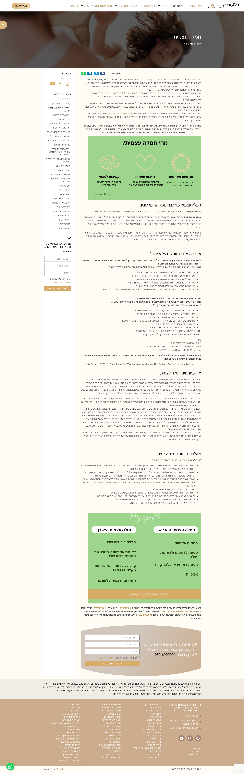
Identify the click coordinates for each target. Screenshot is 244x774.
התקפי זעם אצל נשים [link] (71, 713)
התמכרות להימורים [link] (152, 732)
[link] (3, 25)
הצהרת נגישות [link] (195, 751)
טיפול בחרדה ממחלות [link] (111, 707)
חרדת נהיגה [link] (115, 729)
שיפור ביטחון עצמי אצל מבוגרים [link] (60, 180)
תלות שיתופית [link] (74, 729)
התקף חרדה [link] (155, 713)
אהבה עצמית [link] (64, 185)
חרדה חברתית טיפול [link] (152, 729)
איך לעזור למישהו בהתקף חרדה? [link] (59, 109)
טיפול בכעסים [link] (74, 704)
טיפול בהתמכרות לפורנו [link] (110, 726)
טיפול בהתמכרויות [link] (153, 710)
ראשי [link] (199, 43)
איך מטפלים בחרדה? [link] (61, 115)
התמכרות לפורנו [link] (113, 723)
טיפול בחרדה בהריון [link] (112, 719)
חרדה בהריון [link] (115, 741)
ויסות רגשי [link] (127, 113)
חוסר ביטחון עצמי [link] (72, 732)
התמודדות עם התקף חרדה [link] (58, 131)
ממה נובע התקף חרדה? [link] (60, 136)
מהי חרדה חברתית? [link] (61, 144)
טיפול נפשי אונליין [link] (62, 206)
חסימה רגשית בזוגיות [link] (61, 202)
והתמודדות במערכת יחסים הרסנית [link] (179, 611)
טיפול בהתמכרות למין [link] (111, 710)
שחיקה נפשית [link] (64, 228)
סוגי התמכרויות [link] (154, 707)
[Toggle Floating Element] (10, 766)
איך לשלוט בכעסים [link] (72, 707)
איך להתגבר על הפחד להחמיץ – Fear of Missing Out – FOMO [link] (58, 151)
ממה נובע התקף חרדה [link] (70, 757)
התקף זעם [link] (75, 710)
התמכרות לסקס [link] (114, 735)
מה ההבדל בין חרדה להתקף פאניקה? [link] (58, 160)
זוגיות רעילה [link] (65, 194)
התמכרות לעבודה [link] (113, 713)
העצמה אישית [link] (64, 215)
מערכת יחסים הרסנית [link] (61, 198)
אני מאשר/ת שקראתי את (118, 657)
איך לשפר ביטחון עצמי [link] (151, 754)
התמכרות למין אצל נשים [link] (110, 744)
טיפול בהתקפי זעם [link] (72, 716)
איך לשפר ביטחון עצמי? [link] (60, 174)
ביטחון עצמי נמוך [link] (63, 165)
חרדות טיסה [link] (155, 738)
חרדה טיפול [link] (156, 716)
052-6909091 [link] (145, 614)
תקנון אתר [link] (196, 748)
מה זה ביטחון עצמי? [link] (61, 170)
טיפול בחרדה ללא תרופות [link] (59, 140)
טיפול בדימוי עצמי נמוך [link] (70, 741)
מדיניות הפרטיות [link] (106, 657)
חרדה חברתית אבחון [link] (61, 127)
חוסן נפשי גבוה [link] (114, 113)
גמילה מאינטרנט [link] (113, 738)
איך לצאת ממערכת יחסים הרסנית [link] (65, 723)
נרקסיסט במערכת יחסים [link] (69, 726)
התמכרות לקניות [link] (153, 719)
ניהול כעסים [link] (100, 608)
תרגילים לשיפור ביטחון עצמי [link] (68, 738)
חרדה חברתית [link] (154, 726)
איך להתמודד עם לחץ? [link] (60, 211)
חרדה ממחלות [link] (154, 744)
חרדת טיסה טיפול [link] (153, 741)
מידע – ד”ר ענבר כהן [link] (61, 103)
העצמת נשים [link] (64, 219)
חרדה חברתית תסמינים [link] (60, 123)
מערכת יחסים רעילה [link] (71, 719)
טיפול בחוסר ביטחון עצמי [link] (69, 735)
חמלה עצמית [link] (64, 190)
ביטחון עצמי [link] (125, 608)
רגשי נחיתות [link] (65, 223)
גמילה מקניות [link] (155, 723)
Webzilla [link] (60, 768)
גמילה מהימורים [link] (154, 735)
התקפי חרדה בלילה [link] (112, 716)
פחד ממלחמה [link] (64, 119)
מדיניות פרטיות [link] (194, 754)
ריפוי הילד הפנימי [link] (72, 744)
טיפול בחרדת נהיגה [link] (112, 732)
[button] (190, 5)
